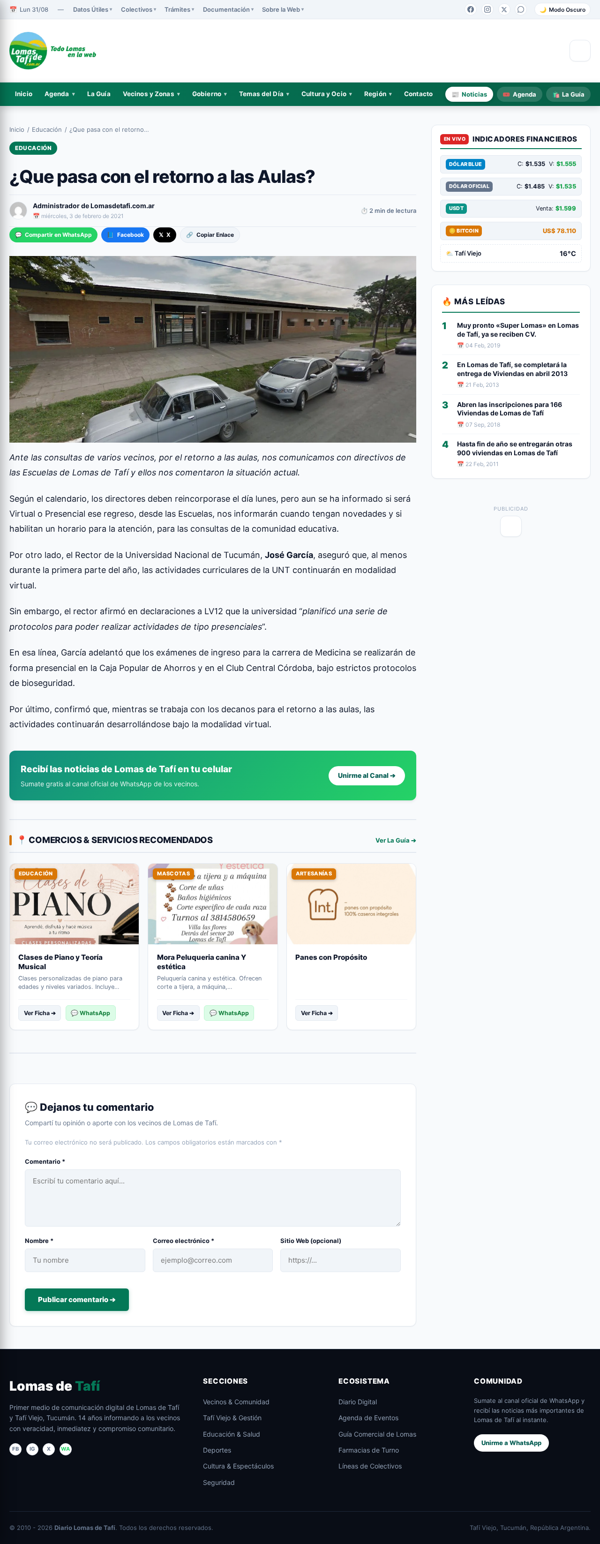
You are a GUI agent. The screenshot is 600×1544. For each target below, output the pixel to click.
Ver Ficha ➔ (40, 1013)
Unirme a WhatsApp (511, 1442)
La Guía (99, 94)
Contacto (418, 94)
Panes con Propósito (331, 957)
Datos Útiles (90, 9)
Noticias (469, 94)
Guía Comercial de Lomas (377, 1434)
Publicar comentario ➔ (77, 1299)
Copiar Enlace (209, 234)
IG (32, 1449)
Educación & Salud (231, 1434)
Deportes (217, 1450)
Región (375, 94)
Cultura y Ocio (323, 94)
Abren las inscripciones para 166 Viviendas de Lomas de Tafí (509, 408)
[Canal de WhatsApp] (521, 9)
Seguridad (219, 1482)
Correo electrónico (183, 1240)
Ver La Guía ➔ (395, 840)
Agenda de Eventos (368, 1418)
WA (65, 1449)
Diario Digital (357, 1402)
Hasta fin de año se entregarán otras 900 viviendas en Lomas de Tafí (514, 448)
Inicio (23, 94)
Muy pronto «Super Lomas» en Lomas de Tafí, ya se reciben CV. (518, 329)
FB (15, 1449)
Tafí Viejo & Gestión (232, 1418)
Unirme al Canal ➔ (367, 775)
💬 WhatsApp (90, 1013)
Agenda (57, 94)
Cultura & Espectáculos (238, 1466)
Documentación (226, 9)
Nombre (39, 1240)
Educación (47, 129)
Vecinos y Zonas (148, 94)
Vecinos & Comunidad (236, 1402)
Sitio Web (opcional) (310, 1240)
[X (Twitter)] (504, 9)
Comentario (45, 1161)
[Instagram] (487, 9)
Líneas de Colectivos (370, 1466)
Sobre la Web (281, 9)
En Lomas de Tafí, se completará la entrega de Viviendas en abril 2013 (512, 369)
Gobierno (206, 94)
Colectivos (136, 9)
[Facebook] (471, 9)
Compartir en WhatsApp (53, 234)
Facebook (125, 234)
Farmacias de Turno (368, 1450)
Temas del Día (261, 94)
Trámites (177, 9)
